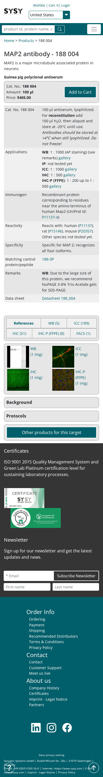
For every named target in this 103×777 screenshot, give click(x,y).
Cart (53, 5)
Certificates (39, 693)
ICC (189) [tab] (81, 323)
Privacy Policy (41, 647)
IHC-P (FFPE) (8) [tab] (51, 333)
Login (65, 5)
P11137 (85, 225)
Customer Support (45, 667)
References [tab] (24, 323)
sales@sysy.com (14, 772)
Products (26, 40)
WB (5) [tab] (53, 323)
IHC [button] (45, 174)
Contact (36, 661)
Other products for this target (51, 432)
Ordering (37, 619)
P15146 (55, 231)
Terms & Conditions (46, 641)
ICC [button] (45, 169)
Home (9, 40)
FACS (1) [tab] (83, 333)
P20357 (85, 231)
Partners (36, 704)
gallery (65, 157)
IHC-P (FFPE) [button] (53, 180)
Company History (44, 687)
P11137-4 (50, 217)
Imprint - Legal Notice (48, 699)
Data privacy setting (51, 755)
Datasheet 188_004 (58, 298)
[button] (51, 402)
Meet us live (39, 673)
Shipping (37, 630)
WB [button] (45, 152)
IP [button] (44, 163)
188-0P (48, 259)
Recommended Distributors (53, 636)
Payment (36, 624)
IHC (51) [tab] (19, 333)
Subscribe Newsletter (76, 575)
